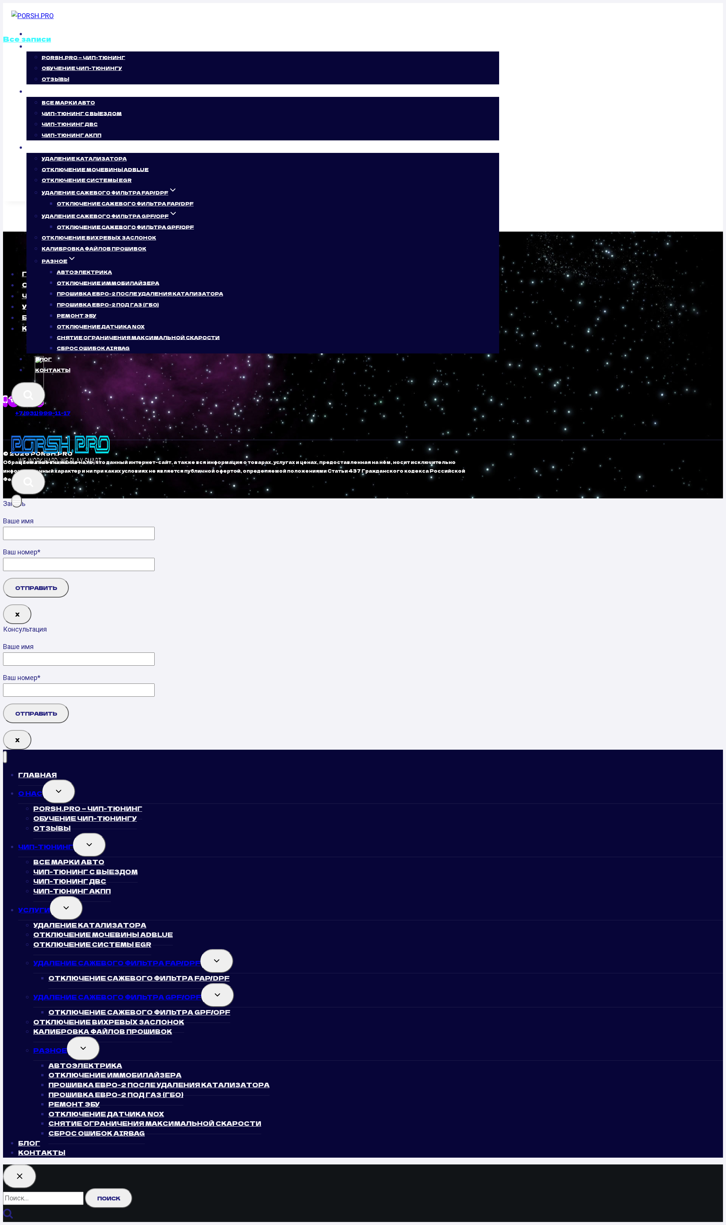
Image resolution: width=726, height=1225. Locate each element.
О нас (30, 793)
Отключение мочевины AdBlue (95, 169)
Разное (50, 1050)
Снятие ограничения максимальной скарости (138, 337)
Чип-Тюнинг (45, 846)
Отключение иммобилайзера (108, 282)
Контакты (52, 370)
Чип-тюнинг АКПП (71, 135)
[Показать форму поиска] (28, 395)
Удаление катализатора (84, 158)
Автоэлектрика (84, 272)
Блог (43, 359)
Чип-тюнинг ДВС (70, 124)
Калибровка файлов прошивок (94, 248)
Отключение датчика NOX (101, 326)
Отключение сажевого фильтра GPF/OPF (125, 226)
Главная (49, 34)
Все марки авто (68, 102)
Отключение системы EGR (87, 180)
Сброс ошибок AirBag (93, 348)
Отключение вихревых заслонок (99, 237)
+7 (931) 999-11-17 (42, 413)
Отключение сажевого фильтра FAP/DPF (125, 203)
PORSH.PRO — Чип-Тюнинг (83, 57)
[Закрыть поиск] (19, 1176)
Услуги (34, 909)
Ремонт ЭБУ (76, 315)
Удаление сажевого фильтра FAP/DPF (116, 962)
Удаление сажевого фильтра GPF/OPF (117, 996)
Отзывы (55, 79)
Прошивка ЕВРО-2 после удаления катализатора (140, 293)
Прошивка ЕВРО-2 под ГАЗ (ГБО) (108, 304)
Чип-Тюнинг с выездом (82, 113)
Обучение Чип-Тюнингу (82, 68)
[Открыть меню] (16, 501)
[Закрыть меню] (5, 757)
